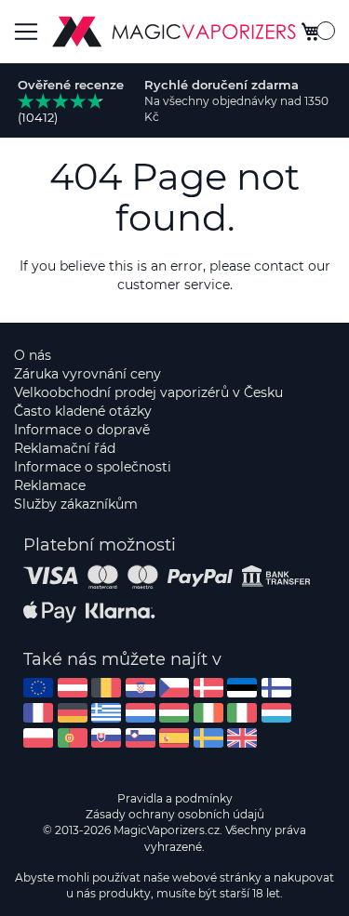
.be (106, 687)
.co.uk (242, 738)
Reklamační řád (64, 448)
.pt (72, 738)
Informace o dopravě (82, 429)
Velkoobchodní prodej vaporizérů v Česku (148, 392)
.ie (208, 713)
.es (174, 738)
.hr (140, 687)
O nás (32, 355)
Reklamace (50, 485)
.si (140, 738)
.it (242, 713)
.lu (276, 713)
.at (72, 687)
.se (208, 738)
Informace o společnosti (92, 466)
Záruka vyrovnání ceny (87, 373)
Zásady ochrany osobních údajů (175, 814)
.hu (174, 713)
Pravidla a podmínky (175, 798)
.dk (208, 687)
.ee (242, 687)
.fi (276, 687)
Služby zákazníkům (76, 504)
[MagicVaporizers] (174, 31)
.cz (174, 687)
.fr (38, 713)
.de (72, 713)
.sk (106, 738)
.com (38, 687)
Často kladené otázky (83, 411)
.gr (106, 713)
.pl (38, 738)
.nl (140, 713)
